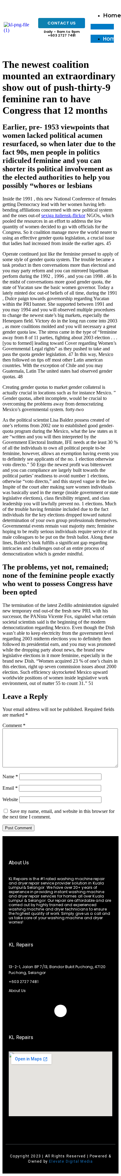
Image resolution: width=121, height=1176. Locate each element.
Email (10, 788)
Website (10, 799)
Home (112, 15)
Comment (13, 725)
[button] (102, 26)
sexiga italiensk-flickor (63, 215)
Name (10, 776)
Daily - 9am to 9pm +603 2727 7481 (62, 33)
